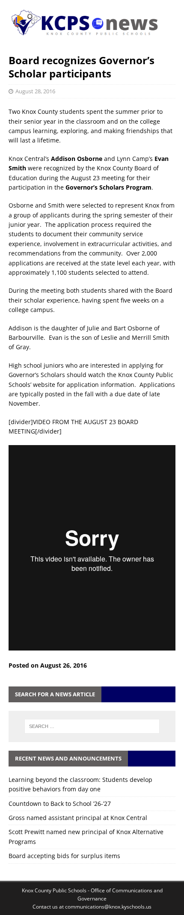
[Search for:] (92, 726)
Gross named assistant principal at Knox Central (78, 818)
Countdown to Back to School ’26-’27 (60, 803)
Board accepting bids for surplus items (64, 856)
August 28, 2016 (35, 91)
